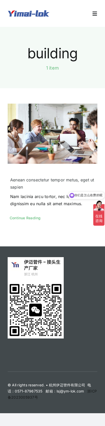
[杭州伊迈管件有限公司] (29, 11)
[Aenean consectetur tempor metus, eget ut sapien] (52, 134)
